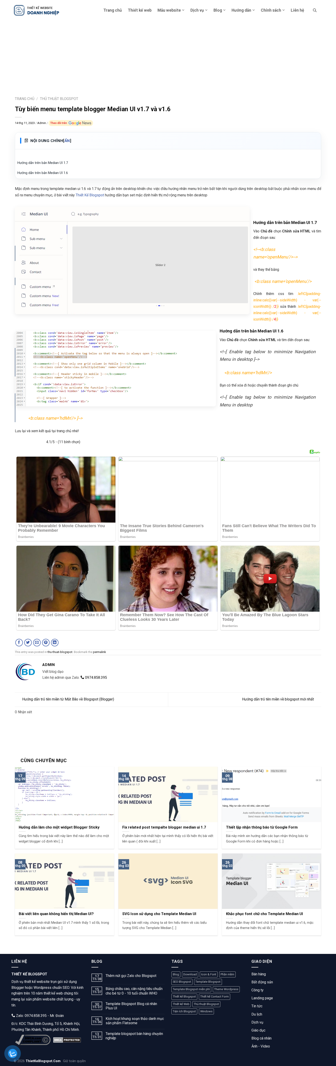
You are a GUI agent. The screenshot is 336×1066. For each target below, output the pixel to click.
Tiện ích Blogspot (184, 1011)
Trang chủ (112, 10)
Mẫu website (169, 10)
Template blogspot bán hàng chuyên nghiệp (134, 1036)
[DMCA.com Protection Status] (67, 1040)
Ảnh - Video (260, 1046)
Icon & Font (208, 974)
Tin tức (256, 1006)
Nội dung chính (50, 140)
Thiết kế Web (181, 1004)
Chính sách (271, 10)
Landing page (262, 998)
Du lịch (256, 1014)
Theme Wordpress (226, 989)
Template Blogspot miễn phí (191, 989)
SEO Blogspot (182, 981)
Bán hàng (258, 974)
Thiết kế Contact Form (214, 996)
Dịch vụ (197, 10)
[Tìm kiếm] (314, 10)
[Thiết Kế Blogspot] (36, 10)
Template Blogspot (208, 981)
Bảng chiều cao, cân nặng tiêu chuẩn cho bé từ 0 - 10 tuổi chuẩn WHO (134, 991)
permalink (99, 652)
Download (190, 974)
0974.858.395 (95, 677)
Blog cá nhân (261, 1038)
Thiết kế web (140, 10)
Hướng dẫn (241, 10)
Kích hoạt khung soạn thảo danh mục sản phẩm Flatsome (135, 1020)
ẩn (67, 140)
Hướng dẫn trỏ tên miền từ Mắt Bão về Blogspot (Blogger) (68, 699)
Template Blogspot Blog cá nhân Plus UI (131, 1006)
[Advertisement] (168, 55)
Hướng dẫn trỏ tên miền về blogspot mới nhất (278, 699)
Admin (42, 123)
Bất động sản (262, 982)
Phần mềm (227, 974)
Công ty (257, 990)
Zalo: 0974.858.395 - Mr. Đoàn (39, 1015)
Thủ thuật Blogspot (206, 1004)
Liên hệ (297, 10)
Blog (217, 10)
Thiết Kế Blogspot (90, 195)
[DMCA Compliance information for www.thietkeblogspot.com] (33, 1040)
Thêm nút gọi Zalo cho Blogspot (131, 976)
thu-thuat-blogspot (60, 652)
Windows (206, 1011)
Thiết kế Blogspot (184, 996)
